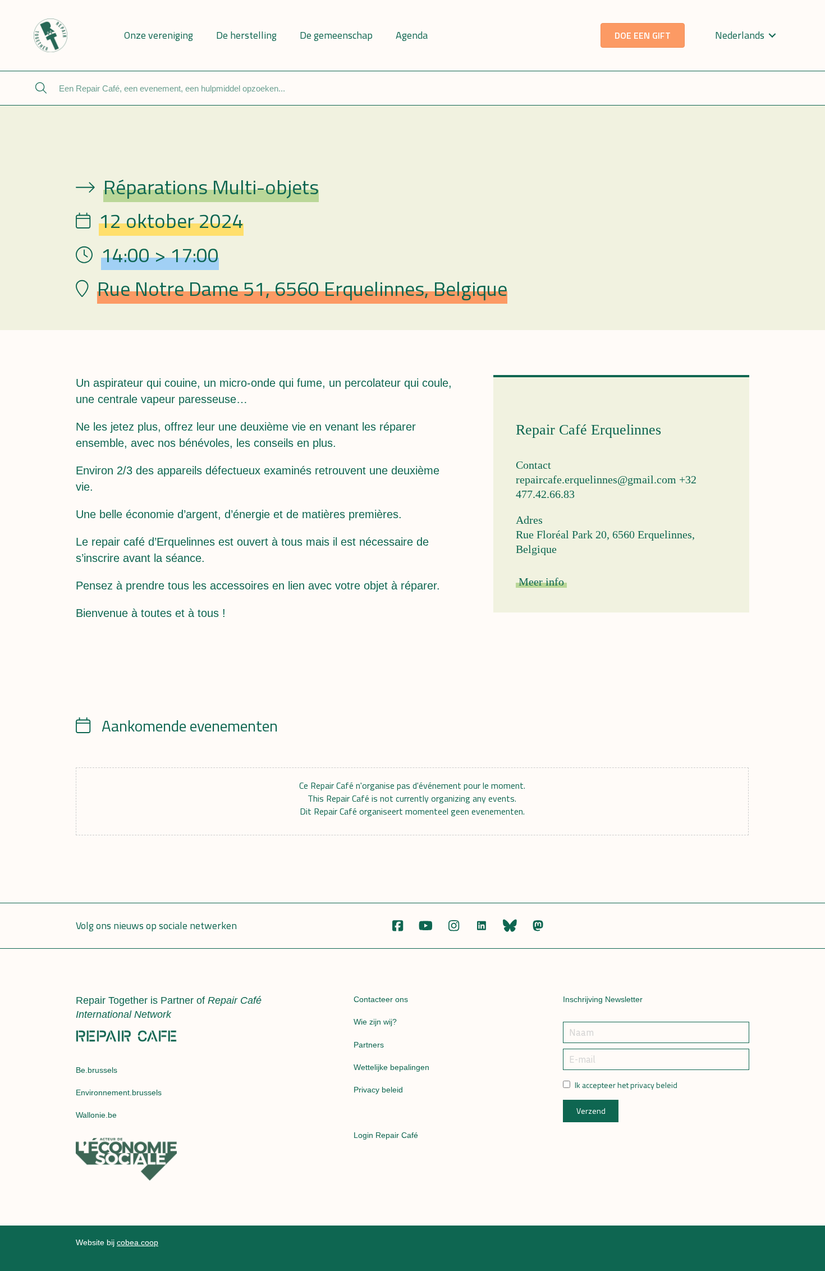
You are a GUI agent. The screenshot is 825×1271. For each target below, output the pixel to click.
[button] (397, 925)
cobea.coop (137, 1242)
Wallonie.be (96, 1114)
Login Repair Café (386, 1135)
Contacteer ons (381, 999)
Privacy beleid (378, 1089)
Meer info (541, 581)
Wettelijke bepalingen (391, 1067)
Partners (369, 1044)
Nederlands (739, 35)
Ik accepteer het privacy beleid (626, 1085)
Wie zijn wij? (375, 1021)
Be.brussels (96, 1070)
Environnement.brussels (119, 1092)
